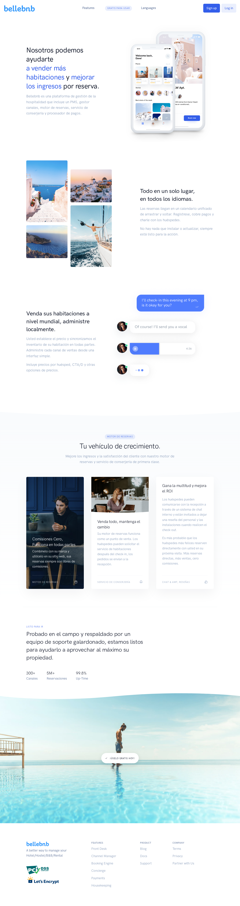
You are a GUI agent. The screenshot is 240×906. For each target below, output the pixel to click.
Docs (143, 856)
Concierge (98, 870)
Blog (143, 849)
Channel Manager (103, 856)
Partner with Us (183, 863)
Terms (176, 849)
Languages (148, 8)
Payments (98, 878)
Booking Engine (102, 863)
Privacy (177, 856)
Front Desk (99, 849)
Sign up (211, 8)
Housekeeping (101, 885)
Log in (229, 8)
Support (146, 863)
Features (88, 8)
